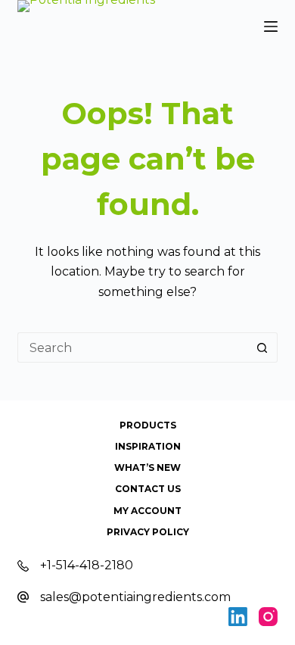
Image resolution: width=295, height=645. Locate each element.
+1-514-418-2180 (86, 565)
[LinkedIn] (237, 616)
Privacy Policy (148, 532)
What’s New (147, 467)
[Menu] (271, 26)
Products (148, 425)
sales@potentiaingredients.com (135, 597)
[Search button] (262, 347)
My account (147, 510)
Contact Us (148, 488)
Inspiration (148, 446)
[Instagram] (268, 616)
